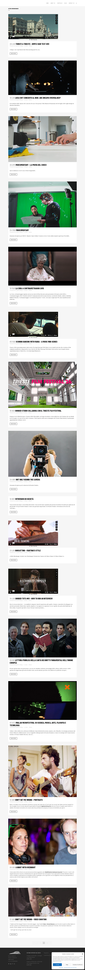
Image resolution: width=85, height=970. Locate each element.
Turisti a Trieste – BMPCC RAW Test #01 (32, 44)
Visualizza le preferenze (77, 964)
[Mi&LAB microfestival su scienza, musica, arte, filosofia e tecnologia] (42, 700)
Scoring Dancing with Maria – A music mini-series (36, 341)
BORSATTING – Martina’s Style (28, 550)
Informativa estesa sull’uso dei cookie (70, 967)
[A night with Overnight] (42, 842)
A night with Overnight (26, 867)
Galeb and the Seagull (16, 924)
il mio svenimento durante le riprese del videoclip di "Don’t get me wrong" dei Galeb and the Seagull (44, 804)
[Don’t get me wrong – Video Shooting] (42, 902)
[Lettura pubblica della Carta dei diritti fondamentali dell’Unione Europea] (42, 638)
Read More (13, 53)
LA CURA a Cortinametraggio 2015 (29, 288)
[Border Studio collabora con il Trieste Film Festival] (42, 385)
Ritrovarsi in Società (24, 499)
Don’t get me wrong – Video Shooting (31, 919)
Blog (21, 46)
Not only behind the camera (28, 479)
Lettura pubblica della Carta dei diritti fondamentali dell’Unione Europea (41, 661)
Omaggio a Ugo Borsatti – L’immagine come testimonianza (34, 956)
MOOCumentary (22, 230)
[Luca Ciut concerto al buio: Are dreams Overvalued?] (42, 78)
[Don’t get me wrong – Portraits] (42, 771)
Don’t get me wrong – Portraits (29, 799)
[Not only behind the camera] (42, 454)
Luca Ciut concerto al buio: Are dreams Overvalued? (38, 97)
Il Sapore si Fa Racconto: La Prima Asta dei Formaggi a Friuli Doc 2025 (34, 962)
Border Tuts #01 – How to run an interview (34, 598)
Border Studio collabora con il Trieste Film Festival (38, 410)
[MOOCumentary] (42, 204)
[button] (82, 954)
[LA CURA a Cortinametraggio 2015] (42, 266)
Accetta (57, 964)
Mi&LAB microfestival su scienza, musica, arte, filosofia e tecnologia (38, 724)
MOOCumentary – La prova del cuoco (31, 164)
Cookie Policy (61, 967)
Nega (67, 964)
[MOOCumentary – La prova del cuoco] (42, 139)
